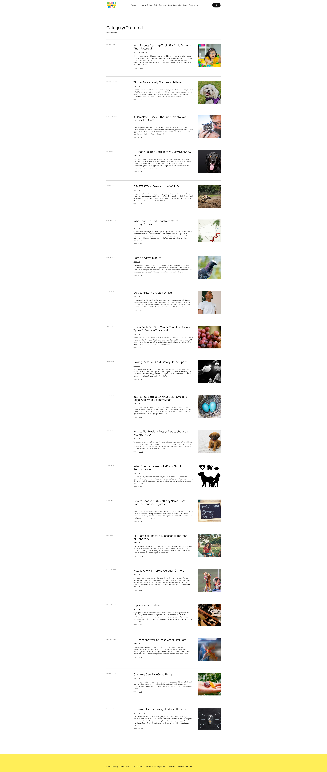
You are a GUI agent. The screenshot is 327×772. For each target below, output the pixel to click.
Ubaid (140, 100)
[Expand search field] (216, 5)
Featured (137, 52)
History (144, 713)
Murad (141, 68)
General (144, 52)
